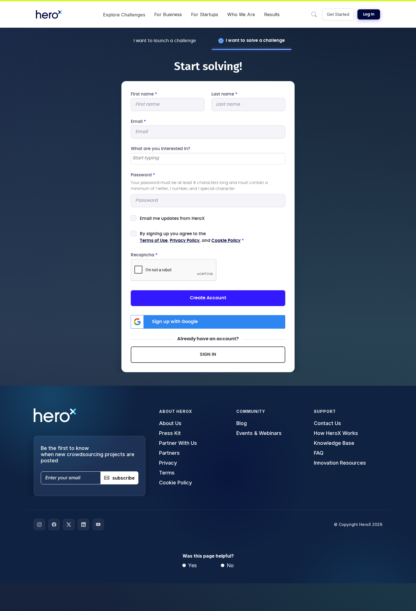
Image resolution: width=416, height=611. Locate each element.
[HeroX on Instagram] (39, 524)
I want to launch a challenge (165, 41)
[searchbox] (208, 158)
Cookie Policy (226, 241)
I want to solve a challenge (255, 40)
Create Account (208, 298)
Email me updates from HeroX (172, 218)
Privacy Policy (185, 241)
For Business (168, 14)
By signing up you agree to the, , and (192, 237)
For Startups (204, 14)
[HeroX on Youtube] (98, 524)
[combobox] (208, 158)
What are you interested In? (160, 149)
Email (138, 122)
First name (144, 94)
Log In (368, 14)
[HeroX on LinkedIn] (83, 524)
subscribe (123, 478)
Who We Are (241, 14)
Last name (224, 94)
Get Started (338, 14)
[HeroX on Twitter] (68, 524)
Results (272, 14)
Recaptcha (144, 255)
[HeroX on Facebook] (54, 524)
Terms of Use (154, 241)
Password (143, 175)
